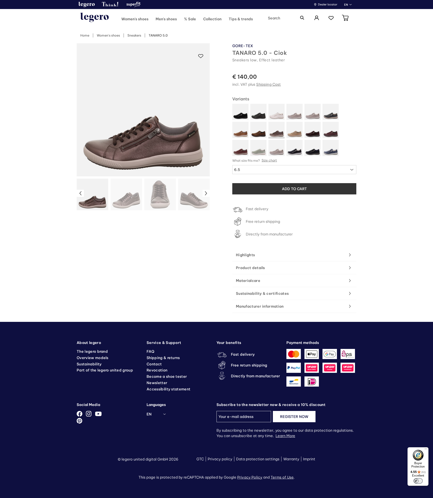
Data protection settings (257, 459)
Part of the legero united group (105, 370)
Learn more (285, 435)
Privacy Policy (249, 477)
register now (294, 416)
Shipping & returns (163, 357)
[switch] (418, 481)
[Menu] (425, 450)
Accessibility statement (168, 389)
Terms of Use (282, 477)
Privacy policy (220, 459)
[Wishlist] (331, 18)
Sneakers (134, 35)
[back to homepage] (94, 18)
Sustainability (89, 364)
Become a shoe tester (167, 376)
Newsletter (157, 382)
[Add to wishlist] (200, 56)
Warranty (291, 459)
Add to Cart (294, 189)
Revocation (157, 370)
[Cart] (345, 18)
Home (84, 35)
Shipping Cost (268, 84)
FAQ (150, 351)
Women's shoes (108, 35)
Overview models (92, 357)
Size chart (269, 160)
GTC (200, 459)
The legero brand (92, 351)
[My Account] (316, 18)
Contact (154, 364)
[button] (86, 4)
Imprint (309, 459)
